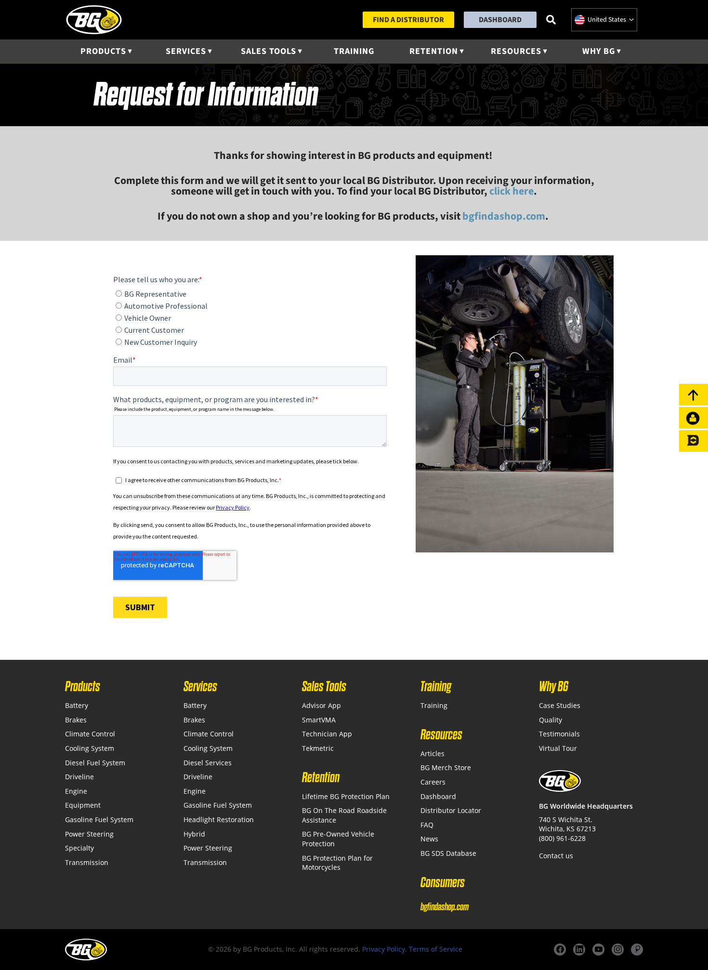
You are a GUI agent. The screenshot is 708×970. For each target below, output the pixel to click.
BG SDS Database (448, 853)
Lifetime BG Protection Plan (346, 796)
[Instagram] (618, 950)
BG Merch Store (445, 767)
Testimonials (559, 733)
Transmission (86, 862)
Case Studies (559, 705)
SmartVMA (319, 719)
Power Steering (89, 834)
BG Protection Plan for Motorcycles (337, 862)
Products (103, 51)
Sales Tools (268, 51)
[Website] (637, 950)
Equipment (83, 805)
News (429, 838)
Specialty (79, 847)
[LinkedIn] (579, 950)
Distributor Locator (450, 810)
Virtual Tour (558, 748)
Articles (432, 753)
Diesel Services (208, 762)
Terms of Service (435, 949)
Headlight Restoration (219, 819)
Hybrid (194, 834)
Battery (76, 705)
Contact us (556, 855)
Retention (433, 51)
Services (186, 51)
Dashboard (500, 19)
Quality (550, 719)
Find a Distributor (408, 19)
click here (511, 191)
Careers (433, 781)
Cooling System (89, 748)
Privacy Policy (383, 949)
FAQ (426, 824)
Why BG (598, 51)
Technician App (327, 733)
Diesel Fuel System (95, 762)
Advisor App (321, 705)
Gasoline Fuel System (99, 819)
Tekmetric (318, 748)
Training (354, 51)
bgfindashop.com (444, 907)
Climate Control (90, 733)
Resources (516, 51)
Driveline (79, 776)
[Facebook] (560, 950)
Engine (76, 791)
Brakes (76, 719)
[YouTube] (598, 950)
